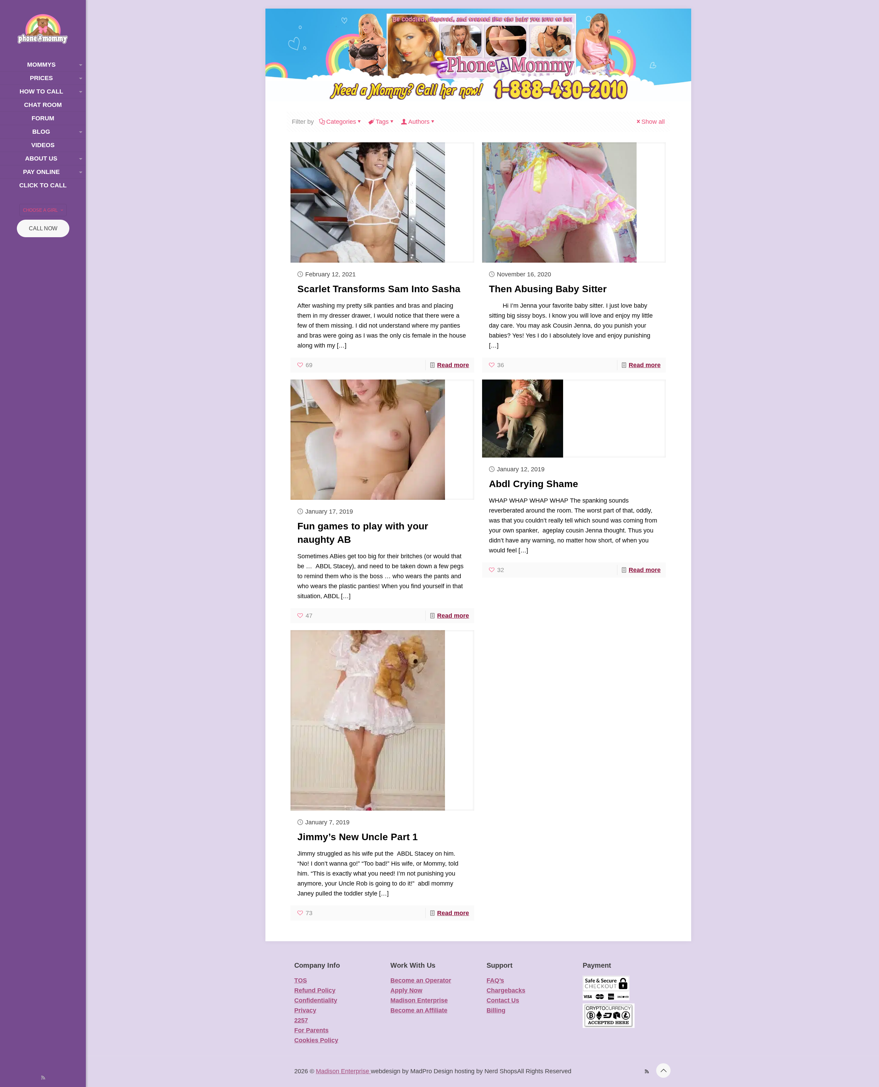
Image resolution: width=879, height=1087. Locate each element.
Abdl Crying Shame (533, 484)
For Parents (311, 1030)
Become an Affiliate (418, 1010)
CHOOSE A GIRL (40, 210)
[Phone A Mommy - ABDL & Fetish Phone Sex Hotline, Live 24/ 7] (43, 29)
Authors (419, 121)
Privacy (305, 1010)
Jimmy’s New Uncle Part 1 (357, 837)
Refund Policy (314, 990)
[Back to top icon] (663, 1070)
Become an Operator (420, 980)
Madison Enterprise (419, 1000)
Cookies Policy (316, 1040)
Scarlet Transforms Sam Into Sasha (378, 289)
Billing (496, 1010)
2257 (301, 1020)
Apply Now (406, 990)
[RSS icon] (43, 1077)
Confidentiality (315, 1000)
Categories (341, 121)
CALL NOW (43, 228)
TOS (300, 980)
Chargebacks (506, 990)
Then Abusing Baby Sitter (548, 289)
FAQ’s (495, 980)
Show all (653, 121)
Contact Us (503, 1000)
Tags (382, 121)
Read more (453, 365)
